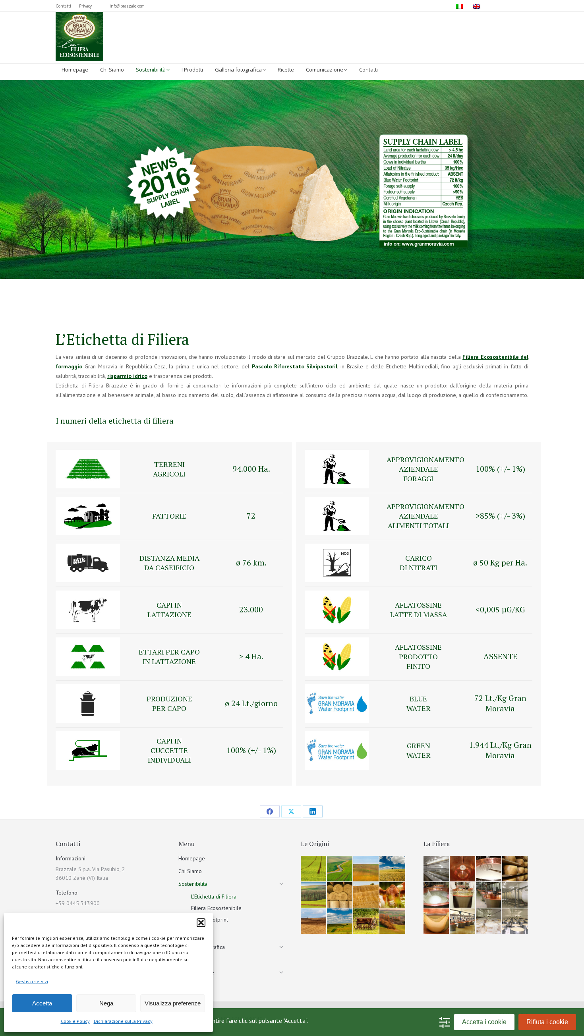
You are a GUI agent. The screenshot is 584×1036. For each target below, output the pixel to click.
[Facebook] (270, 811)
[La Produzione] (436, 869)
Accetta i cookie (484, 1022)
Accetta (42, 1003)
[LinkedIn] (313, 811)
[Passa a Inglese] (477, 6)
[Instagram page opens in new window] (511, 6)
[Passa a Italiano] (460, 6)
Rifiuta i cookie (547, 1022)
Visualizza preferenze (173, 1003)
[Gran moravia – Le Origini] (314, 869)
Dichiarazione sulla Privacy (123, 1021)
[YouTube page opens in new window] (523, 6)
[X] (291, 811)
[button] (201, 923)
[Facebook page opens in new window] (499, 6)
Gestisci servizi (32, 981)
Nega (106, 1003)
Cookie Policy (75, 1021)
